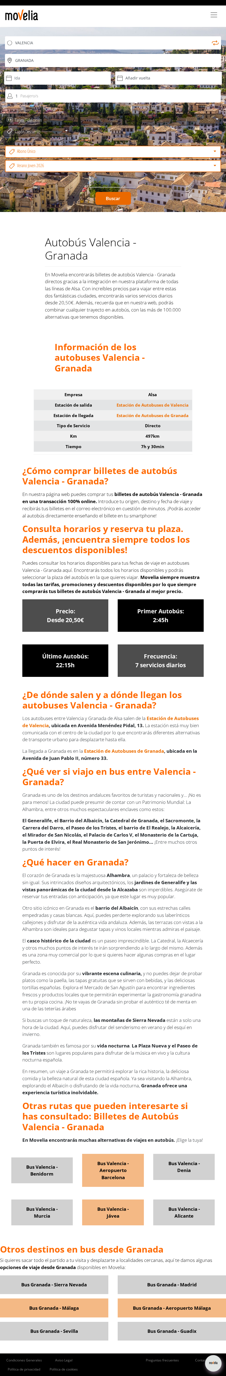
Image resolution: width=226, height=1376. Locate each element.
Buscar (113, 198)
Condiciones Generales (24, 1360)
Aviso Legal (63, 1360)
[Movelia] (21, 15)
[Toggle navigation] (214, 14)
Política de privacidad (24, 1369)
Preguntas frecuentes (162, 1360)
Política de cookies (64, 1369)
